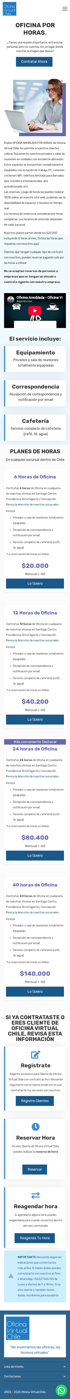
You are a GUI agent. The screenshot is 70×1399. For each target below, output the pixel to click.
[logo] (9, 9)
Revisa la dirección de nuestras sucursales (32, 504)
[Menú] (64, 9)
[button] (61, 1390)
